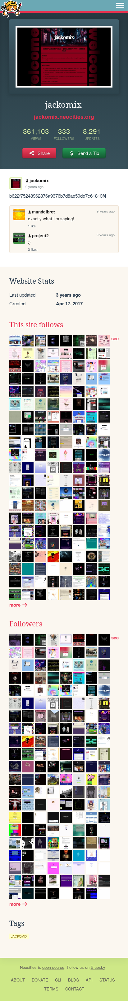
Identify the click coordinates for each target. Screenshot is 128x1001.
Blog (73, 980)
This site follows (36, 325)
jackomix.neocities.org (64, 117)
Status (107, 980)
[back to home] (11, 8)
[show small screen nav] (120, 5)
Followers (25, 624)
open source (53, 967)
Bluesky (98, 967)
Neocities (28, 967)
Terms (51, 989)
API (89, 980)
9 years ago (34, 186)
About (18, 980)
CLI (58, 980)
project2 (40, 235)
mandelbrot (43, 212)
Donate (40, 980)
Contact (74, 989)
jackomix (39, 180)
